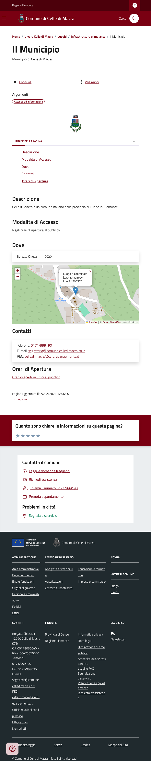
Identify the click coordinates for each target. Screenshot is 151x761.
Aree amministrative (25, 569)
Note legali (85, 640)
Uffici (15, 612)
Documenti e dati (23, 575)
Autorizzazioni (54, 581)
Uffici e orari (20, 722)
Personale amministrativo (25, 597)
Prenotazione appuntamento (91, 685)
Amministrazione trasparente (92, 661)
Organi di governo (23, 587)
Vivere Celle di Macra (39, 36)
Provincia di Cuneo (57, 634)
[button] (75, 291)
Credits (85, 744)
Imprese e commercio (92, 581)
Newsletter (118, 639)
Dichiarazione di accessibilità (91, 650)
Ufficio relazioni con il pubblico (26, 712)
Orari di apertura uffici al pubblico (36, 377)
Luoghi (62, 36)
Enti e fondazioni (23, 581)
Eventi (115, 592)
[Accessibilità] (12, 749)
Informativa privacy (90, 634)
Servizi (58, 744)
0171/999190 (41, 345)
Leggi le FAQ (86, 668)
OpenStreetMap (112, 322)
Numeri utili (19, 728)
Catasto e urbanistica (59, 587)
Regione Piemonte (22, 5)
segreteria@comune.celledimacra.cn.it (56, 350)
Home (16, 36)
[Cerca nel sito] (132, 18)
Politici (16, 606)
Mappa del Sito (118, 744)
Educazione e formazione (91, 572)
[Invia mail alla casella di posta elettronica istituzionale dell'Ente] (26, 683)
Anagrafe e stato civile (59, 572)
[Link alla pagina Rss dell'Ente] (113, 633)
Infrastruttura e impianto (88, 36)
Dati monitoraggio (23, 744)
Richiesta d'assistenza (91, 695)
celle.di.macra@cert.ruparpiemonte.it (52, 356)
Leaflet (93, 322)
